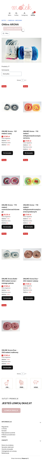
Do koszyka (7, 153)
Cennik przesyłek (7, 449)
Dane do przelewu (8, 445)
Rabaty (4, 436)
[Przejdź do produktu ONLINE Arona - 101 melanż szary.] (11, 107)
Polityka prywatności (8, 434)
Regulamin (5, 427)
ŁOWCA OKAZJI (11, 410)
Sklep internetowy (19, 458)
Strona (19, 80)
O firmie (4, 429)
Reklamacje (5, 453)
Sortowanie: (5, 70)
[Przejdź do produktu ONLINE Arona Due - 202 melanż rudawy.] (32, 254)
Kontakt (4, 430)
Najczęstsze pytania (8, 432)
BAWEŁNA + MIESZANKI (15, 20)
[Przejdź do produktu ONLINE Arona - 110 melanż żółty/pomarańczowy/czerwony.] (32, 107)
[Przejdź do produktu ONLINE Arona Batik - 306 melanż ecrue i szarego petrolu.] (11, 254)
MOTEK (4, 20)
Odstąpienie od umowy (9, 451)
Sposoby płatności (8, 447)
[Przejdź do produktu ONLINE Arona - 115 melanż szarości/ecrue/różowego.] (11, 180)
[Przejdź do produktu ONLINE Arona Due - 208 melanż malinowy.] (11, 325)
